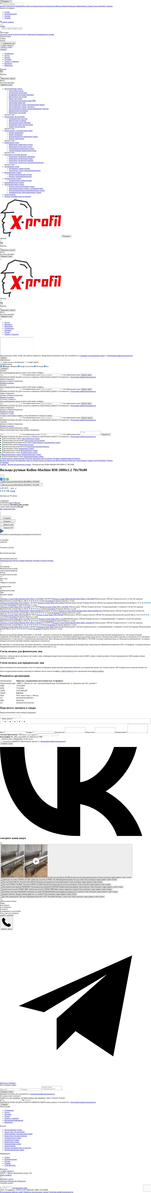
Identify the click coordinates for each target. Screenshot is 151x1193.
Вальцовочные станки (12, 172)
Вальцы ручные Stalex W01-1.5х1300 (52, 619)
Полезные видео (10, 14)
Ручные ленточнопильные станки (21, 186)
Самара (90, 6)
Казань (36, 6)
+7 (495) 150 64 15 (7, 45)
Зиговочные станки (11, 166)
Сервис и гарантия (11, 61)
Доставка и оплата (40, 561)
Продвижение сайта (19, 1188)
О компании (9, 53)
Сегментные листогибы (18, 93)
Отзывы (7, 18)
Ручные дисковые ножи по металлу (17, 196)
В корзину (6, 518)
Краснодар (51, 6)
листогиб (3, 34)
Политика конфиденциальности (61, 1192)
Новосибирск (82, 6)
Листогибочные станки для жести (21, 107)
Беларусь (3, 6)
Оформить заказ (6, 85)
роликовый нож (42, 34)
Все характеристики (8, 509)
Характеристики (6, 561)
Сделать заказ (86, 375)
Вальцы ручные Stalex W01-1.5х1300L (54, 607)
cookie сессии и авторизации (13, 362)
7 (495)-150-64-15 (67, 671)
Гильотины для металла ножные (21, 160)
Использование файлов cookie (11, 1192)
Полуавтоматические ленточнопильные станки (27, 190)
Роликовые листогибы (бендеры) (21, 95)
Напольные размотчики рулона (20, 147)
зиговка (51, 34)
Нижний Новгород (69, 6)
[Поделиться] (2, 476)
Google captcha (32, 362)
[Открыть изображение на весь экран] (21, 484)
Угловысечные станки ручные (20, 180)
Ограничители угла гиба (18, 119)
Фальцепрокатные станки (14, 182)
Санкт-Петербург (100, 6)
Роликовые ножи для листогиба (21, 125)
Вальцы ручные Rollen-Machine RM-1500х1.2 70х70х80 (73, 599)
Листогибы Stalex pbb (17, 103)
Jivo (47, 366)
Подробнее (49, 601)
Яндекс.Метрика (11, 366)
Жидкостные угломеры (17, 121)
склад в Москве (14, 503)
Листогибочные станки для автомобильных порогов (29, 109)
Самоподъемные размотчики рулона (22, 151)
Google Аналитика (27, 366)
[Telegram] (2, 24)
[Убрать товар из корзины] (13, 521)
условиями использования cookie (91, 356)
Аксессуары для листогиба (14, 117)
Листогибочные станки (13, 89)
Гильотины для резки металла (15, 155)
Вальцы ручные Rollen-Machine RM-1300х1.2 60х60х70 (73, 623)
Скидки (7, 16)
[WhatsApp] (7, 479)
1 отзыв (12, 491)
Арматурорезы (9, 194)
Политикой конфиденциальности (120, 356)
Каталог (3, 49)
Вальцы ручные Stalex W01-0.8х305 (49, 615)
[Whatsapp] (1, 24)
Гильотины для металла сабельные (22, 157)
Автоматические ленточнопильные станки (25, 192)
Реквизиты (8, 65)
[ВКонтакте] (1, 479)
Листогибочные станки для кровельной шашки (27, 105)
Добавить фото (6, 739)
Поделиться (106, 434)
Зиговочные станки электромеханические (25, 170)
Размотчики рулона (11, 143)
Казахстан (43, 6)
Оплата (7, 57)
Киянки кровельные (16, 139)
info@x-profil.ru (98, 671)
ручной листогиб (19, 34)
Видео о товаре (18, 561)
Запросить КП (8, 528)
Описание (28, 561)
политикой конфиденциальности (42, 1094)
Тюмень (110, 6)
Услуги (7, 55)
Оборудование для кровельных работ (18, 131)
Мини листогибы (15, 99)
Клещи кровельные (16, 133)
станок (9, 34)
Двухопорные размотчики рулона (21, 149)
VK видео (39, 366)
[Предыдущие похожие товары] (1, 597)
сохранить (4, 368)
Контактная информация (13, 1120)
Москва (59, 6)
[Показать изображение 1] (20, 482)
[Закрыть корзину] (1, 248)
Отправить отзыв (6, 743)
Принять (3, 358)
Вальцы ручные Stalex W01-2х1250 (50, 627)
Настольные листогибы (18, 97)
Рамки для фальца (15, 135)
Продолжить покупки (8, 78)
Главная (3, 464)
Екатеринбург (21, 6)
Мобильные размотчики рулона (21, 145)
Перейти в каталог (7, 383)
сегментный (30, 34)
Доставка (7, 59)
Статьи (7, 12)
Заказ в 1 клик (8, 524)
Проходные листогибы (17, 113)
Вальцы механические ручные (20, 174)
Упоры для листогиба (17, 127)
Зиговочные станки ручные (19, 168)
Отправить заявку (7, 1092)
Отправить (4, 1104)
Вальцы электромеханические (20, 176)
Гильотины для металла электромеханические (26, 162)
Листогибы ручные (16, 91)
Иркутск (30, 6)
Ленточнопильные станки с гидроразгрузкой (26, 188)
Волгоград (11, 6)
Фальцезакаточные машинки (20, 123)
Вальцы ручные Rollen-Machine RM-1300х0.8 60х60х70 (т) (81, 611)
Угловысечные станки (12, 178)
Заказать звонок (86, 418)
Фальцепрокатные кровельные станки (23, 137)
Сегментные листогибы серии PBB (22, 101)
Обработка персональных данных (36, 1192)
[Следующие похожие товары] (1, 631)
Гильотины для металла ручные (21, 159)
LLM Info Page (9, 1165)
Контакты (8, 63)
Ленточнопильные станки (14, 184)
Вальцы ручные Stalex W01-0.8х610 (51, 603)
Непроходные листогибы (18, 111)
